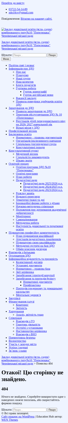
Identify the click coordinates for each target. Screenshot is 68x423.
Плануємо (22, 75)
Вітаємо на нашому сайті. (36, 18)
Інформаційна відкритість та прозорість (33, 258)
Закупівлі (14, 298)
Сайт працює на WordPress (17, 416)
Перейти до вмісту (12, 3)
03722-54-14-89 (18, 9)
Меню (6, 59)
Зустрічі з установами (29, 327)
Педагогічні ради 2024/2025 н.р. (43, 186)
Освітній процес (19, 163)
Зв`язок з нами (18, 350)
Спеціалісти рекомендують (32, 157)
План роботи (24, 176)
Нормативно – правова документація (39, 137)
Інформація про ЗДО (21, 68)
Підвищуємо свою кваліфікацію (35, 242)
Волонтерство (17, 340)
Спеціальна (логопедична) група (36, 144)
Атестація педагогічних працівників (38, 239)
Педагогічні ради (26, 180)
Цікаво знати (24, 160)
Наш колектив (25, 81)
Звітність (21, 308)
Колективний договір (29, 262)
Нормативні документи (37, 281)
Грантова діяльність (28, 324)
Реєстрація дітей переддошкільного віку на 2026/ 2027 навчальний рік (40, 123)
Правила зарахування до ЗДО (34, 111)
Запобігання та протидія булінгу (36, 278)
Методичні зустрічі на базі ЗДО (35, 245)
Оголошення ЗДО (20, 255)
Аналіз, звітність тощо (30, 314)
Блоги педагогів (26, 85)
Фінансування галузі (21, 301)
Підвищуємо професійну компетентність (34, 232)
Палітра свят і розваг (21, 65)
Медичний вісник (27, 153)
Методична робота (27, 222)
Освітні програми (27, 173)
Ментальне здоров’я (28, 295)
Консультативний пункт (24, 150)
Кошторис (22, 304)
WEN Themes (9, 419)
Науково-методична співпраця (34, 206)
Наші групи (23, 78)
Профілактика (32, 285)
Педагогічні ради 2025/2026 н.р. (43, 183)
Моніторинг (23, 216)
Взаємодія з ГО (25, 321)
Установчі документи (29, 265)
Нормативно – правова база (33, 268)
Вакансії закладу (26, 98)
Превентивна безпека (22, 337)
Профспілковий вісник (23, 130)
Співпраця (15, 317)
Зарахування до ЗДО (21, 108)
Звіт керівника (25, 272)
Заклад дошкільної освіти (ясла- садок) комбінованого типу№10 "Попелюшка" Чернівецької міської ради (25, 45)
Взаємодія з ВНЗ (26, 334)
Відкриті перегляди (28, 196)
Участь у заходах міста (22, 344)
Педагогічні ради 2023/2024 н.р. (43, 190)
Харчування (16, 311)
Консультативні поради (30, 147)
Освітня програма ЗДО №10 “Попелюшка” (33, 168)
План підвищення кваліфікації (34, 235)
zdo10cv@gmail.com (21, 12)
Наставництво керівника (31, 331)
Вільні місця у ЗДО (28, 127)
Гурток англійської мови (38, 94)
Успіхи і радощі (18, 347)
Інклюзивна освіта (20, 134)
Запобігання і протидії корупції (35, 275)
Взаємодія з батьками (22, 252)
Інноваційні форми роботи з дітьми (38, 203)
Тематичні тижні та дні (30, 199)
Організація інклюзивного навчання (38, 140)
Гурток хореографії (35, 91)
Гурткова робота (26, 88)
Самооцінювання (26, 219)
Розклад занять (25, 193)
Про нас (21, 71)
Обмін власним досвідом (31, 249)
